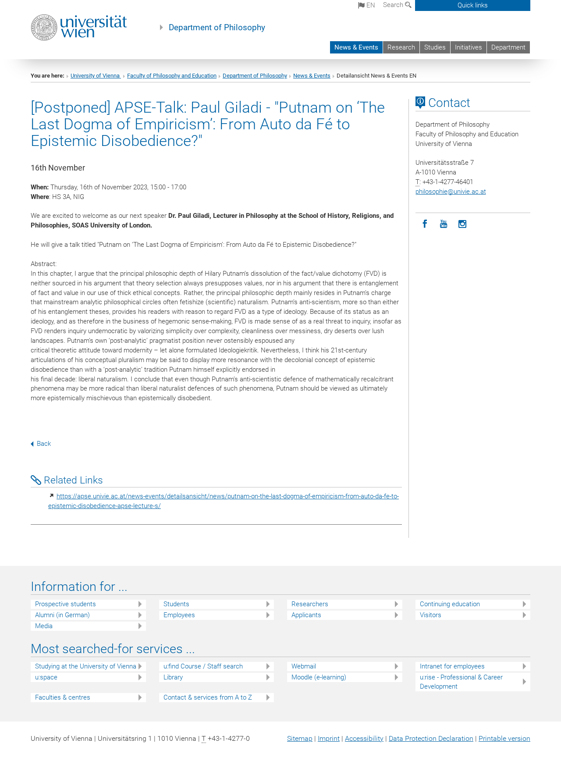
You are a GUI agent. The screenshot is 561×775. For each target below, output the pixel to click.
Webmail (303, 666)
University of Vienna (96, 75)
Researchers (309, 604)
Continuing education (450, 604)
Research (401, 47)
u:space (46, 677)
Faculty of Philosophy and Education (172, 75)
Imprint (329, 738)
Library (173, 677)
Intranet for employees (452, 666)
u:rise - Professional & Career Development (461, 681)
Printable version (504, 738)
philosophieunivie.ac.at (450, 192)
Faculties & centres (62, 697)
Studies (435, 47)
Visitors (430, 615)
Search (394, 5)
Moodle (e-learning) (318, 677)
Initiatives (468, 47)
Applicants (306, 615)
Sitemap (299, 738)
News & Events (356, 47)
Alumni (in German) (62, 615)
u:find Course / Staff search (203, 666)
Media (44, 626)
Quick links (473, 5)
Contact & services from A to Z (207, 697)
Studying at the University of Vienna (85, 666)
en (370, 5)
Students (176, 604)
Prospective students (65, 604)
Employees (179, 615)
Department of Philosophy (217, 27)
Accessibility (364, 738)
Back (44, 444)
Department (508, 47)
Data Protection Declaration (431, 738)
